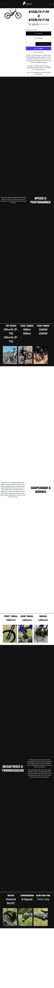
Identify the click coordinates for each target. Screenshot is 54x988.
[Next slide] (49, 355)
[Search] (4, 4)
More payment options (38, 52)
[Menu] (1, 4)
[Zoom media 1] (12, 13)
